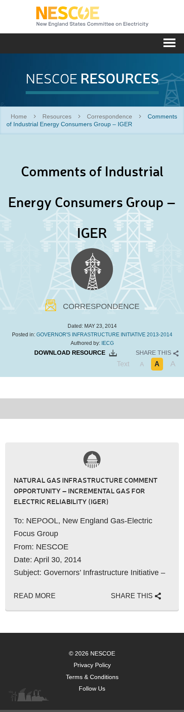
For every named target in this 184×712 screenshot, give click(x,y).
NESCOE (92, 16)
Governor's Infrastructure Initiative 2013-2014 (104, 335)
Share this (154, 352)
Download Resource (70, 352)
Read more (35, 595)
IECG (107, 343)
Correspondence (109, 116)
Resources (56, 116)
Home (19, 116)
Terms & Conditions (92, 676)
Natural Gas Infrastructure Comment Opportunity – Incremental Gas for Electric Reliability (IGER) (85, 491)
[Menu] (169, 42)
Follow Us (92, 688)
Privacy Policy (92, 665)
